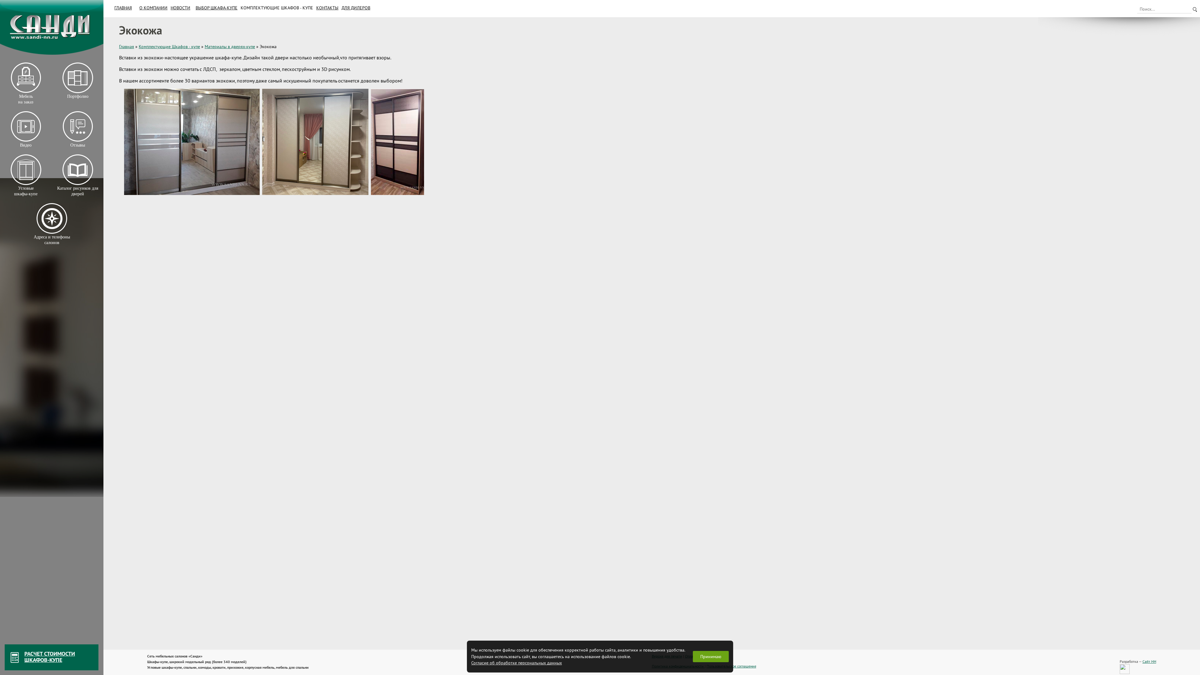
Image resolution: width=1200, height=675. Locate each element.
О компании (153, 8)
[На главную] (51, 27)
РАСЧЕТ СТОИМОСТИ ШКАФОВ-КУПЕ (49, 656)
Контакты (327, 8)
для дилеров (356, 8)
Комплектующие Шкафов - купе (277, 8)
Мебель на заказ (25, 99)
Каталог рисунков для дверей (77, 191)
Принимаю (710, 656)
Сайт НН (1149, 661)
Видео (26, 145)
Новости (180, 8)
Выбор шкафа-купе (217, 8)
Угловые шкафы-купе (26, 191)
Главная (123, 8)
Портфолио (77, 96)
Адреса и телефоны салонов (52, 240)
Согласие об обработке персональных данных (516, 663)
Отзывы (77, 145)
